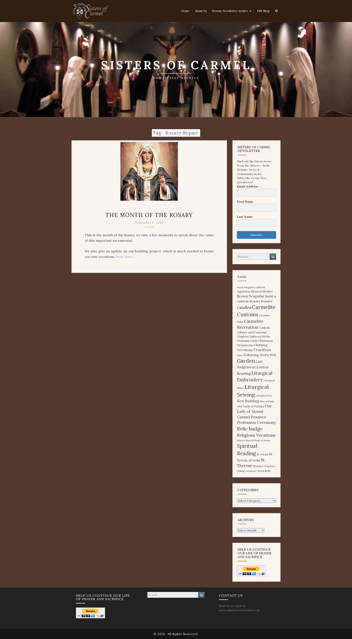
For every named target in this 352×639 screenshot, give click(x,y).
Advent (260, 287)
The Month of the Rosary (149, 214)
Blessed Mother (262, 291)
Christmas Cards (247, 340)
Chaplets (242, 336)
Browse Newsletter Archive (230, 11)
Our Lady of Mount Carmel (254, 411)
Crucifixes (262, 349)
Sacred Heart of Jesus (257, 440)
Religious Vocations (256, 435)
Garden (246, 361)
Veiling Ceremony (247, 471)
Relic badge (250, 429)
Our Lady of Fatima (250, 406)
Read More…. (126, 257)
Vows (260, 471)
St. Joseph (262, 454)
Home (186, 11)
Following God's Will (259, 355)
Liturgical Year (264, 395)
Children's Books (259, 336)
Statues (258, 466)
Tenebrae (269, 466)
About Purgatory (246, 287)
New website (267, 401)
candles (244, 307)
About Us (201, 11)
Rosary (241, 440)
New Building (248, 401)
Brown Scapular (250, 296)
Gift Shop (263, 11)
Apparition (243, 291)
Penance (258, 417)
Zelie (268, 471)
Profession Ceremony (256, 422)
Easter (240, 355)
